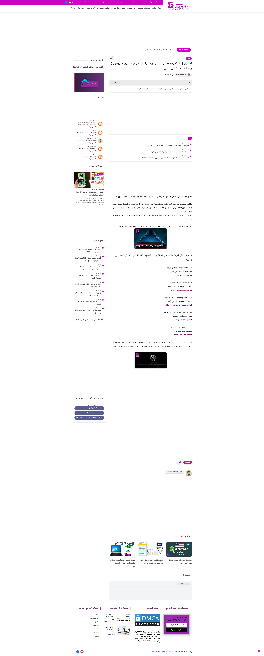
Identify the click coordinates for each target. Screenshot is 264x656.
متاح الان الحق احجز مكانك (89, 408)
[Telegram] (62, 2)
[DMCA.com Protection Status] (147, 626)
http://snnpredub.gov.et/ (181, 290)
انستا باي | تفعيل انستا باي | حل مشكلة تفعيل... (89, 277)
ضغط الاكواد (131, 2)
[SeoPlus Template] (190, 652)
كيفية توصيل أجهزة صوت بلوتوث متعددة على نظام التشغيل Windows (122, 563)
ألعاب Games (90, 8)
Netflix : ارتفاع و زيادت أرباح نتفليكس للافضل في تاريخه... (169, 152)
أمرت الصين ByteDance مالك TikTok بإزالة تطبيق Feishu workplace (165, 158)
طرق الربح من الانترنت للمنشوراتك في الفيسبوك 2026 (88, 286)
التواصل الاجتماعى (143, 8)
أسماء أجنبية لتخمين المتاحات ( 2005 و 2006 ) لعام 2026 (109, 620)
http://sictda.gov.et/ (183, 320)
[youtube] (70, 2)
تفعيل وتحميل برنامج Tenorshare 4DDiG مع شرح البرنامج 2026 (109, 632)
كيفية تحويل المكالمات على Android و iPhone (88, 303)
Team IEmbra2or (181, 75)
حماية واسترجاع (120, 8)
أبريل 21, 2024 (110, 627)
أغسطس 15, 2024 (98, 190)
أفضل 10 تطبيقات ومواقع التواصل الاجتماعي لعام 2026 (89, 193)
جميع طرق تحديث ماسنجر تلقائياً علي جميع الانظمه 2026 (88, 294)
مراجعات (96, 629)
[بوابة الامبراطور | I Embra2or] (178, 6)
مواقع (97, 636)
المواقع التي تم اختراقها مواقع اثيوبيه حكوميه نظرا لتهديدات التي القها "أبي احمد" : (161, 89)
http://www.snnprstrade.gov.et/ (179, 305)
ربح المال (80, 8)
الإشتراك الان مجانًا (176, 630)
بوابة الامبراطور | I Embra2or (162, 652)
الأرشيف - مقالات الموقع (145, 2)
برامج (154, 8)
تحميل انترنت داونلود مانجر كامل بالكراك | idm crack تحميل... (90, 268)
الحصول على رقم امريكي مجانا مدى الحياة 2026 (180, 561)
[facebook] (66, 2)
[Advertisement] (132, 30)
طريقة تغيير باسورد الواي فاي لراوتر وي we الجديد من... (151, 561)
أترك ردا (91, 127)
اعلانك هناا (89, 413)
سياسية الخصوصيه (95, 2)
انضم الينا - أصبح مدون (79, 2)
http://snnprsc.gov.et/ (183, 335)
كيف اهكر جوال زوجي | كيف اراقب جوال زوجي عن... (158, 50)
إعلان (93, 405)
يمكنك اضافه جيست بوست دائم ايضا (89, 418)
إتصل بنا (158, 2)
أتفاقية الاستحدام (108, 2)
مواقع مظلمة (105, 8)
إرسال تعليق (183, 584)
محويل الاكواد (121, 2)
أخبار (159, 8)
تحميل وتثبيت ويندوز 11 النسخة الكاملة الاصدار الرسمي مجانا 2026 (87, 259)
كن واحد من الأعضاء (89, 84)
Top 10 (73, 8)
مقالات (130, 8)
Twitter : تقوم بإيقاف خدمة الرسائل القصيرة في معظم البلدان (167, 146)
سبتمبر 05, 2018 (109, 614)
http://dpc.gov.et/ (184, 275)
